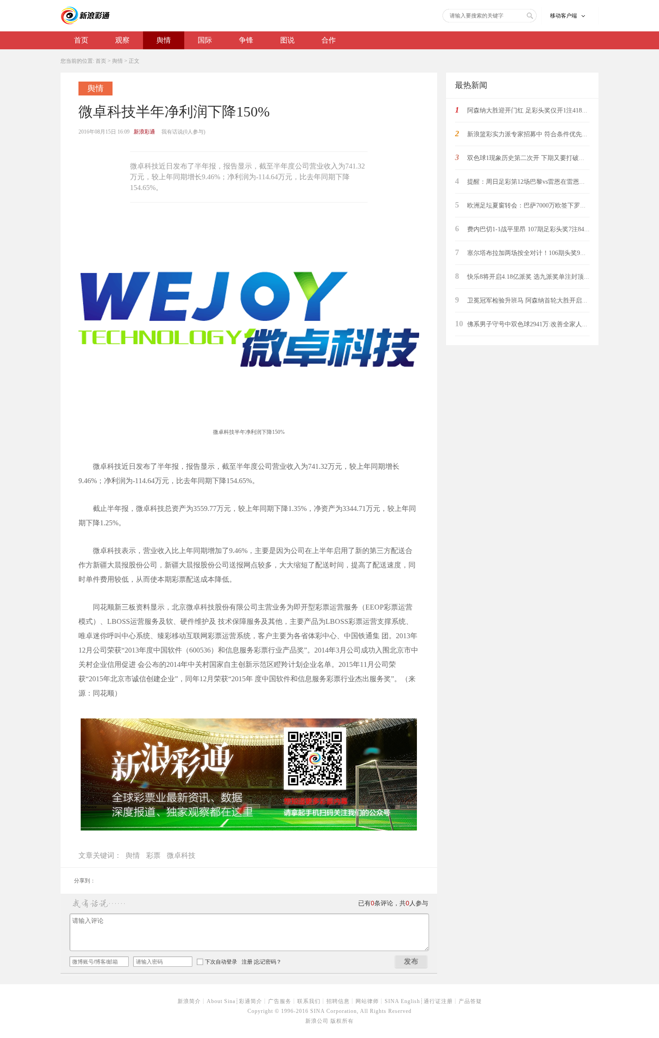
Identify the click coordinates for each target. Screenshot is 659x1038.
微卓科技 (181, 855)
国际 (205, 40)
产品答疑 (470, 1001)
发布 (411, 961)
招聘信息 (338, 1001)
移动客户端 (563, 16)
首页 (81, 40)
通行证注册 (438, 1001)
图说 (287, 40)
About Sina (221, 1001)
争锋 (246, 40)
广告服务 (279, 1001)
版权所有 (342, 1021)
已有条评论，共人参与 (393, 903)
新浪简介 (189, 1001)
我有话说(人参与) (183, 132)
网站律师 (367, 1001)
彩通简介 (250, 1001)
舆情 (163, 40)
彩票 (153, 855)
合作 (328, 40)
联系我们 (309, 1001)
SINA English (402, 1001)
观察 (122, 40)
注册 (247, 962)
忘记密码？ (268, 962)
